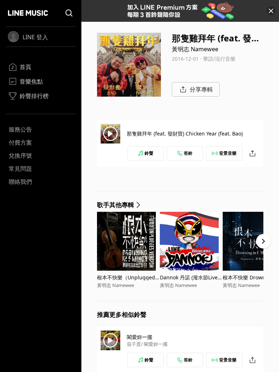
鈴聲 (149, 153)
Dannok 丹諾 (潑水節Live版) (189, 277)
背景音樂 (227, 153)
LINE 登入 (35, 37)
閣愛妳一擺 (139, 336)
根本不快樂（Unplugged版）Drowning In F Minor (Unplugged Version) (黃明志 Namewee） (127, 277)
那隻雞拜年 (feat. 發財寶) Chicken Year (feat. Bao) (185, 133)
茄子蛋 (134, 344)
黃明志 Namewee (195, 49)
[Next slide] (263, 241)
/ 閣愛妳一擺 (154, 344)
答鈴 (188, 153)
